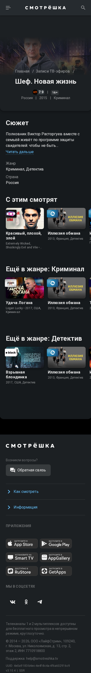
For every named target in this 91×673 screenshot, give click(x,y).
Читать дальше (20, 152)
